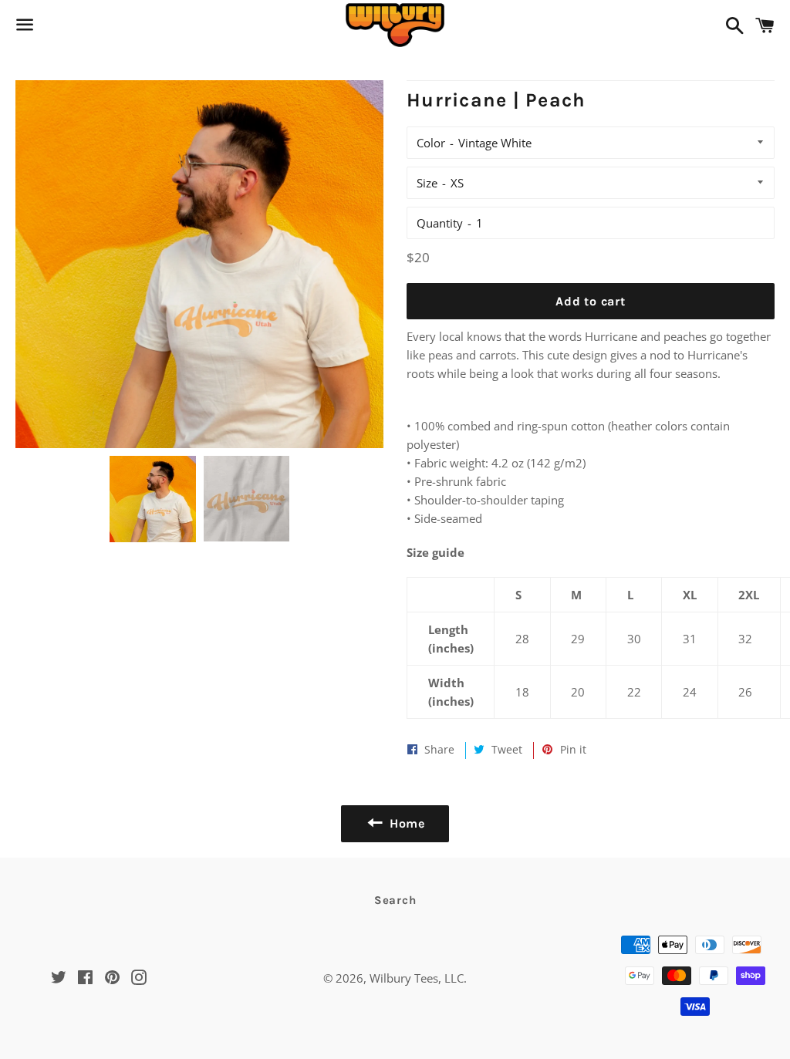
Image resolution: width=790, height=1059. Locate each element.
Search (395, 900)
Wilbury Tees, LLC (417, 978)
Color (431, 142)
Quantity (440, 223)
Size (427, 183)
